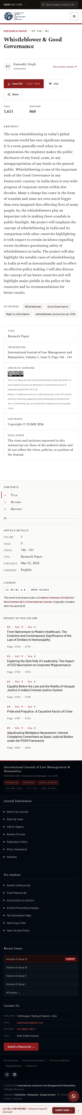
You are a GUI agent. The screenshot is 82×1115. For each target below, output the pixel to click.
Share (15, 94)
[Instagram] (7, 1075)
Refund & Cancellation (33, 1060)
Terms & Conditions (59, 1060)
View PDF (26, 83)
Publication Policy (17, 841)
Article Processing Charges (23, 907)
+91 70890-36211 (26, 1029)
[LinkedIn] (14, 1075)
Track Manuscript (17, 892)
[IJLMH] (15, 16)
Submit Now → (63, 1110)
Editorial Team (15, 819)
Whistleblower (33, 306)
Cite (56, 83)
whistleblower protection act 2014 (55, 314)
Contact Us (31, 1065)
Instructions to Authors (20, 900)
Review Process (16, 834)
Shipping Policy (13, 1065)
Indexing (12, 856)
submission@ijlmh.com (30, 1022)
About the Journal (17, 811)
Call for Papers (15, 826)
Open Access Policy (18, 930)
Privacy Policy (11, 1060)
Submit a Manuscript (18, 885)
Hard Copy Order (16, 923)
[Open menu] (74, 16)
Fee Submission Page (19, 915)
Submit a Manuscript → (21, 1046)
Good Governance (58, 306)
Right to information (18, 314)
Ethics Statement (17, 849)
